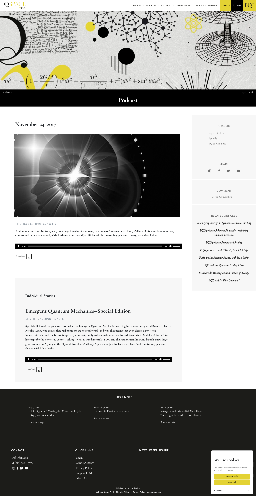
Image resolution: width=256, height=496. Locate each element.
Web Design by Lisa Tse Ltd (128, 488)
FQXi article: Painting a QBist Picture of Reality (224, 273)
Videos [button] (170, 6)
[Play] (18, 246)
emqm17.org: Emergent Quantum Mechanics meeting (224, 223)
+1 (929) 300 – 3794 (22, 462)
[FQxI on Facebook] (219, 170)
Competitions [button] (183, 6)
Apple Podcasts (218, 133)
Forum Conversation (222, 196)
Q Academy (200, 6)
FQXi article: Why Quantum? (224, 280)
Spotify (213, 138)
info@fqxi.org (20, 457)
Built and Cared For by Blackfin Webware (113, 492)
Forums (212, 6)
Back (251, 92)
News (149, 6)
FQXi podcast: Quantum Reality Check (224, 265)
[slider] (176, 246)
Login (79, 457)
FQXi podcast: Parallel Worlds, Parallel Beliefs (224, 250)
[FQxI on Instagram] (210, 170)
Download (20, 256)
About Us (81, 478)
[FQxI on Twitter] (228, 170)
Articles (159, 6)
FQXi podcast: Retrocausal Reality (224, 242)
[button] (237, 5)
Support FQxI (84, 473)
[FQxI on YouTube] (26, 468)
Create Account (85, 462)
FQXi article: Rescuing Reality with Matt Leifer (224, 257)
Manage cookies (154, 492)
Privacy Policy (84, 468)
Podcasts (138, 6)
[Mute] (170, 246)
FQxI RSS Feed (217, 143)
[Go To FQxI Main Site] (249, 5)
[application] (98, 246)
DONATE (226, 6)
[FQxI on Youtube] (238, 170)
